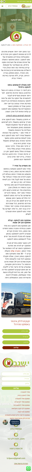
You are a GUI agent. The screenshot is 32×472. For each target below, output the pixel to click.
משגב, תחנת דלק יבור (16, 438)
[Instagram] (1, 1)
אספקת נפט (17, 45)
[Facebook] (4, 1)
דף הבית (27, 45)
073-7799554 (16, 429)
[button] (2, 6)
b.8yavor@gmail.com (16, 458)
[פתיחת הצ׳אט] (5, 422)
